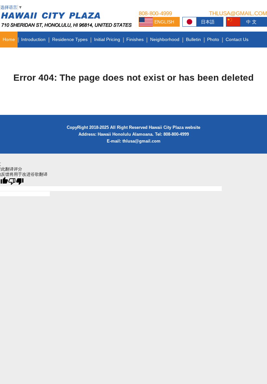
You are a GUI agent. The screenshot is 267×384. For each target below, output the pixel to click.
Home (9, 39)
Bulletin (193, 39)
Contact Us (237, 39)
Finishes (135, 39)
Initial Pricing (107, 39)
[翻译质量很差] (16, 181)
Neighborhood (164, 39)
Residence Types (70, 39)
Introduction (33, 39)
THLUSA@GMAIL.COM (238, 13)
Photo (213, 39)
